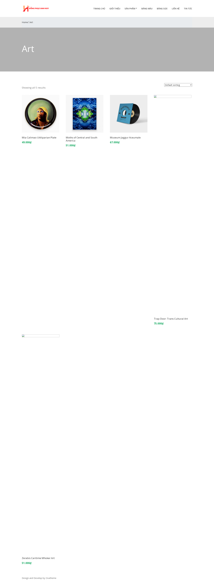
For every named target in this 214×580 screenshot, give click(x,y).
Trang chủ (99, 8)
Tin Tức (188, 8)
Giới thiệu (114, 8)
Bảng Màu (146, 8)
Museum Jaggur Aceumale (125, 137)
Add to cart (40, 128)
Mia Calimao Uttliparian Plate (39, 137)
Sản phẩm (130, 8)
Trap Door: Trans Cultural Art (171, 318)
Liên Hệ (175, 8)
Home (25, 22)
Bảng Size (162, 8)
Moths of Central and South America (81, 139)
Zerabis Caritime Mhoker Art (38, 558)
